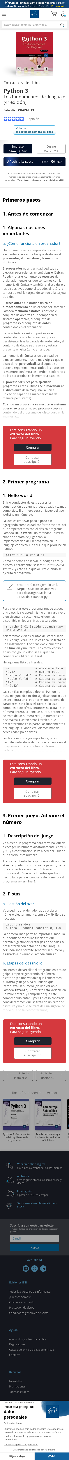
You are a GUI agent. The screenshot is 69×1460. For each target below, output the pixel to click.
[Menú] (4, 14)
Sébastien (19, 110)
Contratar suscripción (33, 459)
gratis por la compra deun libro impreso (39, 1165)
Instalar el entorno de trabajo (23, 1078)
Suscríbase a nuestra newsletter (34, 1228)
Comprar (33, 447)
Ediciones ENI (34, 14)
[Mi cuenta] (64, 14)
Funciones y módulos (53, 1078)
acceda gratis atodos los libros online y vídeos (39, 1179)
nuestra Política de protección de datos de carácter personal (34, 1230)
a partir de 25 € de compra (32, 1192)
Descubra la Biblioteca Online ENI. (34, 4)
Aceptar (34, 1247)
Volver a (34, 130)
